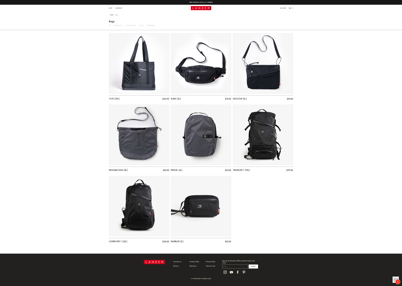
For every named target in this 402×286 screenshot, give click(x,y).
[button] (291, 8)
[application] (396, 280)
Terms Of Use (210, 266)
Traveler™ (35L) (241, 170)
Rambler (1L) (177, 242)
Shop (110, 8)
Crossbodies (131, 25)
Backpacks (118, 25)
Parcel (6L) (176, 170)
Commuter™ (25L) (118, 242)
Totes (141, 25)
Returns (176, 266)
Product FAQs (194, 261)
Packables (151, 25)
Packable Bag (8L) (118, 170)
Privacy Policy (210, 261)
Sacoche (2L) (240, 99)
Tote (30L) (114, 99)
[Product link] (139, 63)
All (110, 25)
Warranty (193, 266)
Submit (253, 266)
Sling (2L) (176, 99)
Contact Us (177, 261)
